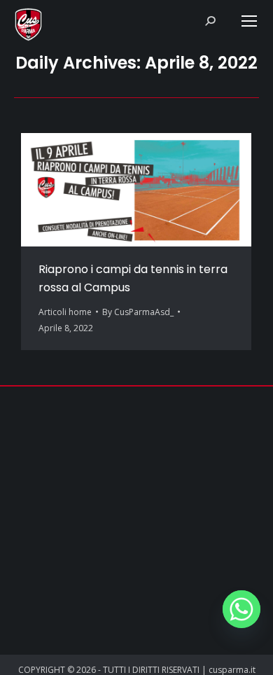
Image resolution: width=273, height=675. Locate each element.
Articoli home (65, 312)
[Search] (210, 21)
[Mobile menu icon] (249, 21)
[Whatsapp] (241, 609)
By (138, 312)
